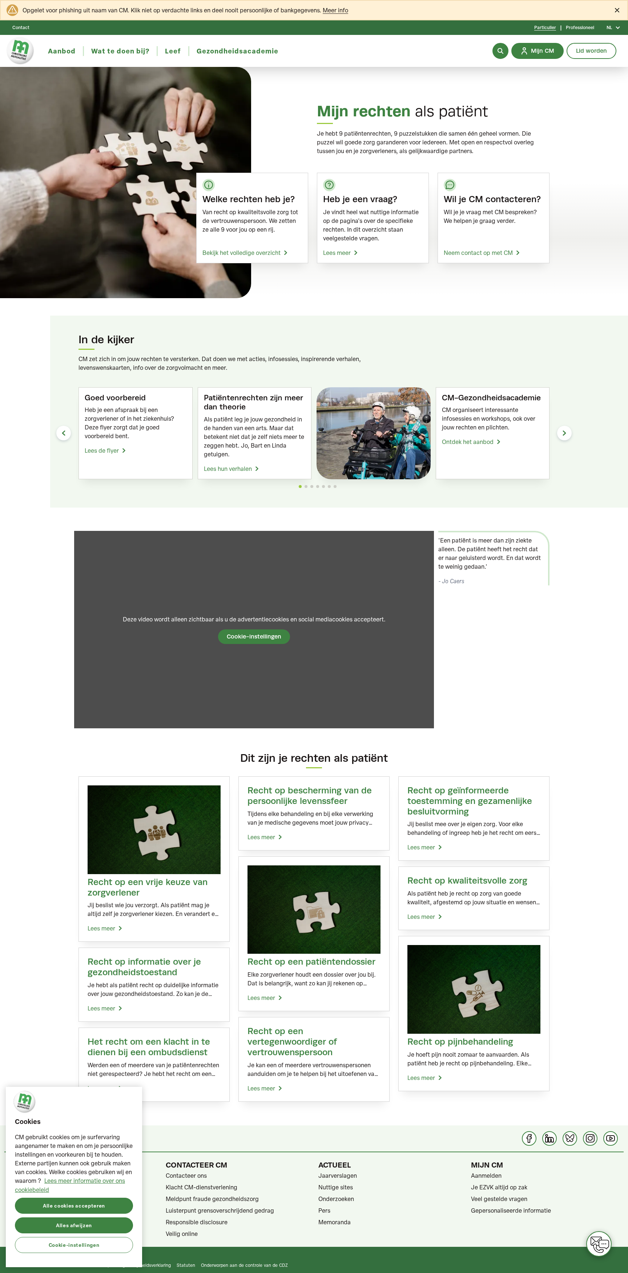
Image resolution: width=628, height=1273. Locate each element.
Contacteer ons (186, 1176)
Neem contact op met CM (478, 253)
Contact (20, 27)
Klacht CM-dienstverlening (201, 1187)
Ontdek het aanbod (468, 442)
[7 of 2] (335, 486)
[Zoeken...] (500, 51)
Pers (324, 1210)
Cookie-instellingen (254, 636)
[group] (135, 433)
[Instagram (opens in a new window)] (590, 1138)
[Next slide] (564, 433)
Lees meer (337, 253)
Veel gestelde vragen (499, 1199)
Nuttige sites (335, 1187)
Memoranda (334, 1222)
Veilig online (182, 1234)
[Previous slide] (63, 433)
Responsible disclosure (197, 1222)
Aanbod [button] (62, 51)
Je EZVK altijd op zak (499, 1187)
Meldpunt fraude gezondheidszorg (212, 1199)
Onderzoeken (336, 1199)
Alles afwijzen (74, 1224)
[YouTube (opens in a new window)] (610, 1138)
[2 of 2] (306, 486)
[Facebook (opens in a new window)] (529, 1138)
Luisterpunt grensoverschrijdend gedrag (220, 1210)
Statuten (186, 1265)
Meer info (335, 10)
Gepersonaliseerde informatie (511, 1210)
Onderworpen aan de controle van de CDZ (244, 1265)
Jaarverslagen (337, 1176)
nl (609, 27)
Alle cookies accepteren (74, 1205)
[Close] (617, 10)
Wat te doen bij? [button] (120, 51)
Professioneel (580, 27)
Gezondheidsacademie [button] (237, 51)
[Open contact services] (599, 1244)
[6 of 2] (329, 486)
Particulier (545, 27)
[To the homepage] (20, 50)
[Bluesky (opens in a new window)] (570, 1138)
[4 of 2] (317, 486)
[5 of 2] (323, 486)
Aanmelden (486, 1176)
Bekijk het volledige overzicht (241, 253)
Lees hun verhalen (228, 469)
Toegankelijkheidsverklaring (143, 1265)
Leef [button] (173, 51)
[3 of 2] (311, 486)
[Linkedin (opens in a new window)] (549, 1138)
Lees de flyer (102, 451)
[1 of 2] (300, 486)
